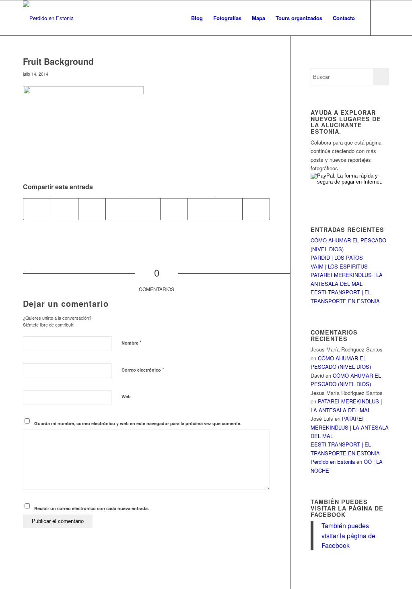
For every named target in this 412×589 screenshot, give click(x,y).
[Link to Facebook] (383, 18)
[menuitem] (197, 18)
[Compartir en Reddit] (228, 208)
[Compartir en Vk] (201, 208)
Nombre (132, 342)
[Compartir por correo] (256, 208)
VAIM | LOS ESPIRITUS (339, 266)
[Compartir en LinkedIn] (146, 208)
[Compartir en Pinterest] (119, 208)
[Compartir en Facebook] (37, 208)
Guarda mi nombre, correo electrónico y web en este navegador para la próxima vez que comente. (137, 423)
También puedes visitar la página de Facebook (347, 508)
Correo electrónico (143, 369)
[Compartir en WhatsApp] (91, 208)
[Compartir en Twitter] (64, 208)
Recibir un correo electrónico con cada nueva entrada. (91, 508)
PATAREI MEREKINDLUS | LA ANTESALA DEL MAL (350, 427)
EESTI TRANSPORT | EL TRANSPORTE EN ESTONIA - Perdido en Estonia (347, 452)
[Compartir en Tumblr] (174, 208)
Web (126, 396)
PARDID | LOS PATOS (337, 257)
